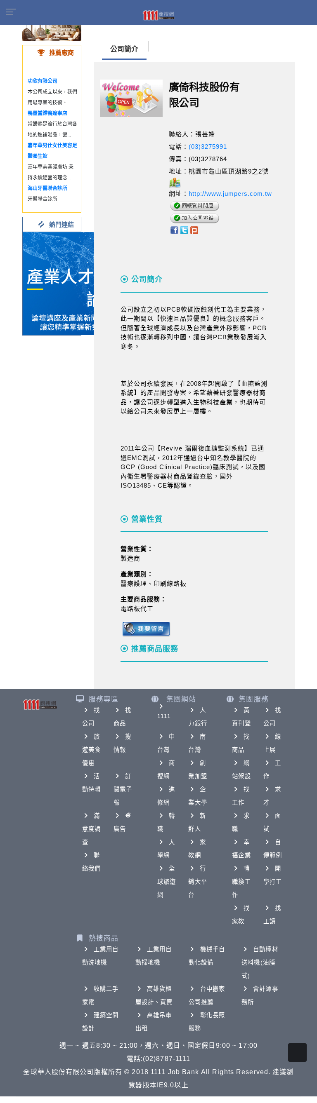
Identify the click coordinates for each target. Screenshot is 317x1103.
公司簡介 (124, 49)
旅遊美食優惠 (91, 749)
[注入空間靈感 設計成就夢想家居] (51, 28)
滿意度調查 (91, 828)
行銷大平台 (197, 881)
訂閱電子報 (123, 789)
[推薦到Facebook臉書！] (174, 229)
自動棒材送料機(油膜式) (259, 962)
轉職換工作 (241, 881)
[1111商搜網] (158, 15)
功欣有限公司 (42, 81)
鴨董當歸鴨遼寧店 (47, 113)
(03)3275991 (208, 146)
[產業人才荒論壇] (74, 282)
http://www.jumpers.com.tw (230, 193)
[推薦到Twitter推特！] (184, 229)
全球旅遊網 (166, 881)
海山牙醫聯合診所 (47, 188)
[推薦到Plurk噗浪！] (194, 229)
